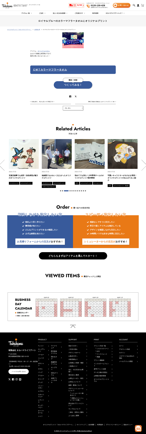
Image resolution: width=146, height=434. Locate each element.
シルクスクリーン (102, 348)
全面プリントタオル (54, 380)
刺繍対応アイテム (54, 363)
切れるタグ (54, 358)
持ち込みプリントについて (76, 404)
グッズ (40, 382)
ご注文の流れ (73, 349)
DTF (97, 351)
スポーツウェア (41, 395)
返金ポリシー (128, 424)
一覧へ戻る (67, 108)
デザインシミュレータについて (76, 389)
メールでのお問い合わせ (19, 371)
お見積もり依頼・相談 (76, 363)
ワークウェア (54, 347)
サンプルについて (74, 409)
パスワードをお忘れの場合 (126, 357)
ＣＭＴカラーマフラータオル (50, 69)
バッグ (40, 372)
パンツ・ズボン (41, 387)
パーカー (41, 354)
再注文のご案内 (74, 375)
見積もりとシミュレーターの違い (76, 399)
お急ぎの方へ (73, 356)
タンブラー (54, 368)
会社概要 (91, 424)
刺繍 (97, 357)
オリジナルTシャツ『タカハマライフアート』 (58, 424)
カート (121, 346)
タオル (40, 369)
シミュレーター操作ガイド (76, 394)
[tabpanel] (23, 162)
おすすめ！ (40, 241)
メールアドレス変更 (126, 361)
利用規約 (100, 424)
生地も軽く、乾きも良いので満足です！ (43, 101)
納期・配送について (75, 385)
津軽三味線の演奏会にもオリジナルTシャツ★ (101, 101)
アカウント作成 (124, 349)
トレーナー (41, 359)
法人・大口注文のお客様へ (76, 370)
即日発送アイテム (54, 352)
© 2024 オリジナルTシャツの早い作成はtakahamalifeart (73, 431)
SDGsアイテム (54, 374)
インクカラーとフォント (101, 364)
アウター (41, 375)
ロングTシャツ (41, 350)
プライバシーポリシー (113, 424)
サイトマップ (81, 424)
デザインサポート (74, 352)
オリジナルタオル (44, 51)
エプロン (41, 391)
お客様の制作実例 (100, 376)
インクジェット (101, 354)
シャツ (40, 416)
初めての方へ (73, 346)
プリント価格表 (99, 360)
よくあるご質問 (74, 415)
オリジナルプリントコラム (101, 380)
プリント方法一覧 (100, 346)
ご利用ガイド (73, 366)
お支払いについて (74, 382)
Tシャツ (41, 346)
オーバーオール (41, 412)
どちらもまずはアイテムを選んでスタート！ (73, 255)
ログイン (122, 352)
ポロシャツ (41, 364)
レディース (41, 401)
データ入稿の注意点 (100, 372)
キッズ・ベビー (41, 406)
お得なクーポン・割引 (76, 378)
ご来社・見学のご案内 (76, 412)
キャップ (41, 379)
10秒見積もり (73, 359)
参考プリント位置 (100, 369)
